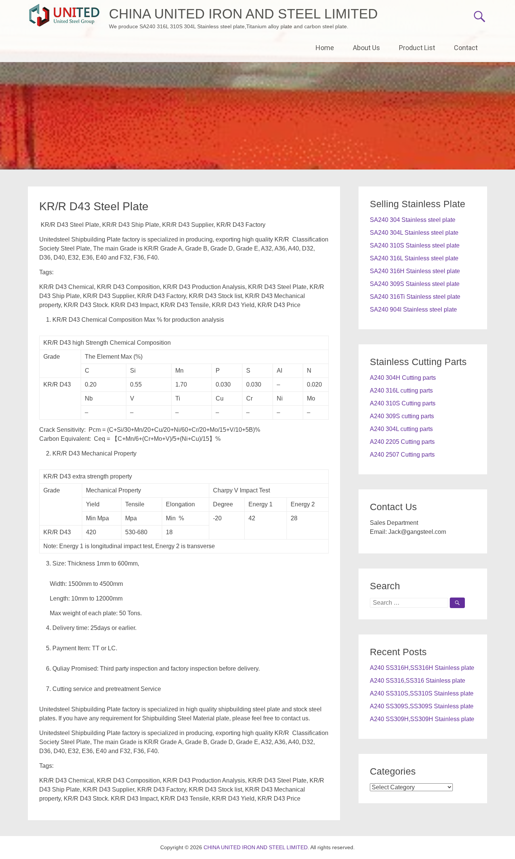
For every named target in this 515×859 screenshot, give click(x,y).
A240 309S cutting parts (402, 416)
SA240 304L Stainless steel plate (414, 232)
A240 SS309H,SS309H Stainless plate (422, 719)
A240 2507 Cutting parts (402, 454)
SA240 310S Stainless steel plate (415, 245)
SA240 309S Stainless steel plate (415, 284)
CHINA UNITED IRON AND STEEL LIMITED (243, 13)
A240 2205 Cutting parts (402, 442)
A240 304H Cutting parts (403, 377)
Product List (417, 48)
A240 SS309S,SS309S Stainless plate (422, 706)
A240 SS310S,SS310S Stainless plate (422, 693)
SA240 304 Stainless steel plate (412, 220)
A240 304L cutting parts (401, 429)
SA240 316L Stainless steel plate (414, 258)
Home (325, 48)
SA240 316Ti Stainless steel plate (415, 296)
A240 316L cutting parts (401, 390)
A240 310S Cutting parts (402, 403)
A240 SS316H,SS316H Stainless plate (422, 668)
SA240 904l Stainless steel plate (413, 309)
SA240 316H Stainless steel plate (415, 271)
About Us (366, 48)
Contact (466, 48)
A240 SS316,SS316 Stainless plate (417, 680)
